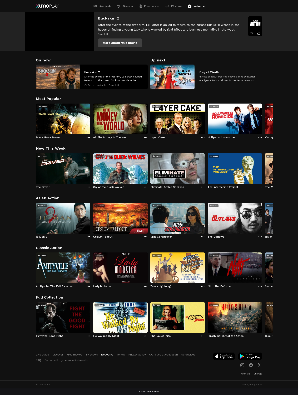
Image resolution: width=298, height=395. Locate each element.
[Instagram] (242, 365)
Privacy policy (137, 354)
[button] (120, 42)
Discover (127, 6)
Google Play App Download (250, 357)
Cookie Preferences (149, 391)
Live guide (105, 6)
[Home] (47, 6)
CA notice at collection (163, 354)
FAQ (38, 360)
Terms (121, 354)
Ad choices (188, 354)
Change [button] (258, 373)
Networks (199, 6)
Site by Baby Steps (252, 384)
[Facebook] (251, 365)
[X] (259, 365)
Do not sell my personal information (67, 360)
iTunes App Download (224, 357)
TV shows (176, 6)
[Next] (262, 118)
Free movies (152, 6)
